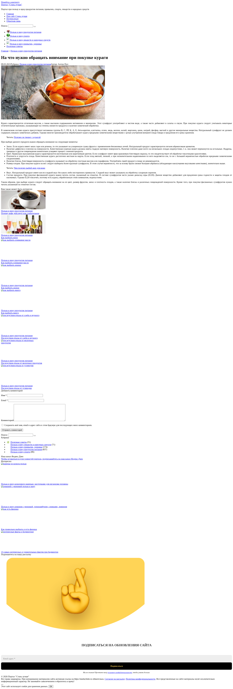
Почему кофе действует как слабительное (20, 213)
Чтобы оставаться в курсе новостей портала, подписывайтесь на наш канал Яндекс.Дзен (42, 459)
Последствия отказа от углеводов (16, 388)
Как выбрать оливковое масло (15, 263)
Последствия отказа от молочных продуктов (21, 363)
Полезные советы (19, 442)
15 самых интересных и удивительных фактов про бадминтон (29, 552)
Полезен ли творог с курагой (27, 137)
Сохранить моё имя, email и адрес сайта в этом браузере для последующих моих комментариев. (48, 425)
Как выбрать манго (10, 313)
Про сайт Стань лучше (16, 16)
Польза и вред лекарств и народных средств (31, 444)
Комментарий (7, 420)
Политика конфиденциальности (140, 679)
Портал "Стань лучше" (11, 5)
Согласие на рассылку (115, 679)
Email (4, 400)
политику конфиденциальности (120, 672)
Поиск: (4, 26)
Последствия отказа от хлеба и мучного (19, 338)
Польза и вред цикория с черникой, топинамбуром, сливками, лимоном (34, 507)
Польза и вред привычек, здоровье (26, 447)
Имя (4, 395)
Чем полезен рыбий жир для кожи (29, 168)
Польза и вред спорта (20, 452)
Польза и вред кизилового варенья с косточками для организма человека (34, 484)
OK (51, 686)
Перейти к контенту (10, 2)
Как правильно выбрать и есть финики (19, 529)
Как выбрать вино (9, 238)
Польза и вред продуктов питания (35, 64)
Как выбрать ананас (10, 288)
